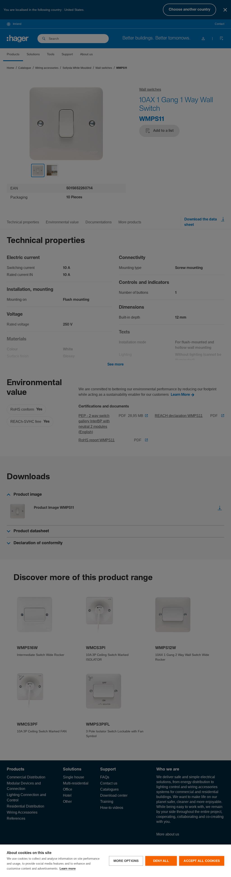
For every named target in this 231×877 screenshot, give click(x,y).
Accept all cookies (202, 861)
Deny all (161, 861)
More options (126, 861)
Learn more (68, 868)
